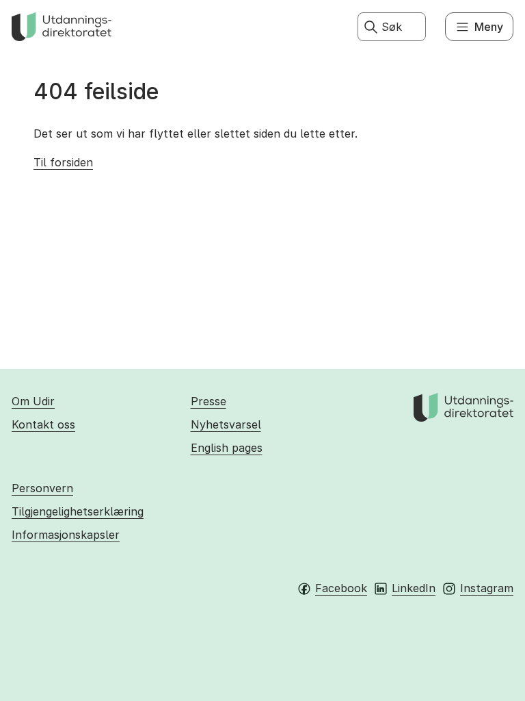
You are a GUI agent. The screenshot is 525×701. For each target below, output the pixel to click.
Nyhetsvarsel (226, 424)
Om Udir (33, 401)
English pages (226, 448)
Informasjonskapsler (66, 534)
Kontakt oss (43, 424)
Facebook (341, 588)
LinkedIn (413, 588)
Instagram (486, 588)
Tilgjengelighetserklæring (78, 511)
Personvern (42, 488)
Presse (208, 401)
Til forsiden (63, 162)
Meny (488, 27)
